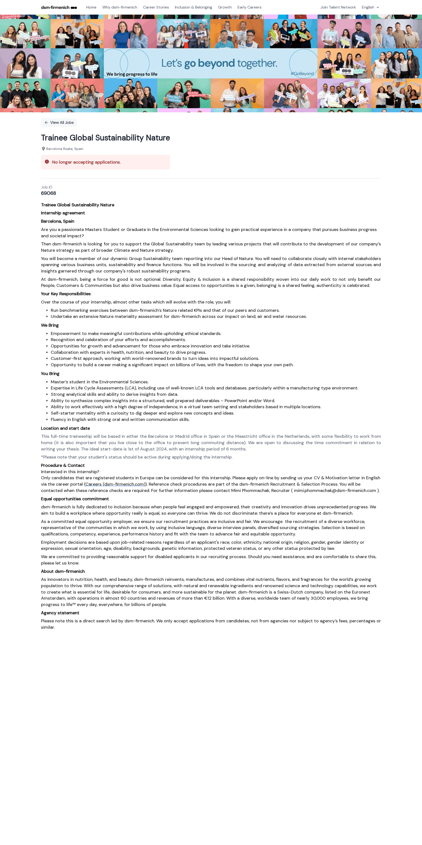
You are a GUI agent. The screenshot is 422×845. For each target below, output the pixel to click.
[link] (59, 7)
